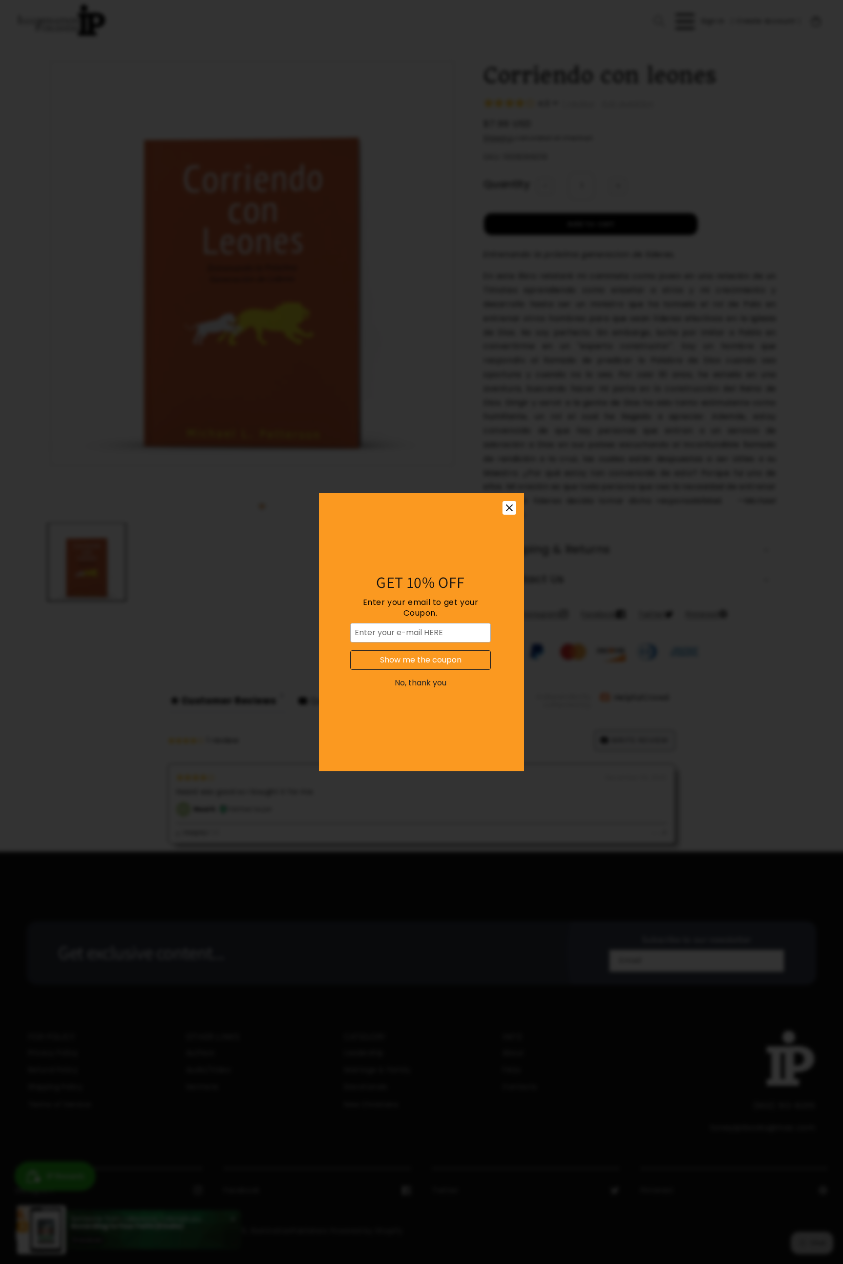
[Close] (509, 508)
